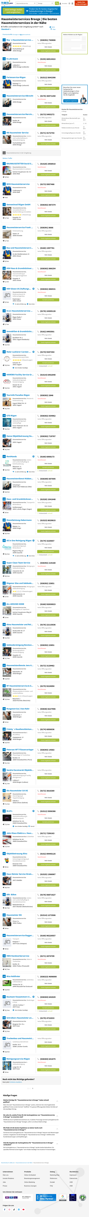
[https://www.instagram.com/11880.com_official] (9, 1209)
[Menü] (73, 3)
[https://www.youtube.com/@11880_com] (23, 1209)
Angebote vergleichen (70, 101)
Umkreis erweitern (16, 1082)
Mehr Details (48, 47)
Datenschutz (73, 1178)
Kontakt (52, 1182)
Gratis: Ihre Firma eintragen (81, 3)
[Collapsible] (57, 1101)
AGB (71, 1182)
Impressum (73, 1175)
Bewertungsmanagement (32, 1178)
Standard (5, 29)
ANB (71, 1186)
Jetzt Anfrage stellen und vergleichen (13, 10)
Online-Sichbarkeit (30, 1175)
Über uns (5, 1175)
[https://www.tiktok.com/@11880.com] (14, 1209)
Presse (5, 1186)
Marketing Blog (54, 1175)
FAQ (51, 1186)
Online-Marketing (29, 1182)
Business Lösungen (30, 1186)
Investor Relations (8, 1178)
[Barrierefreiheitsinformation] (70, 3)
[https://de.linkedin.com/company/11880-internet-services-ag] (19, 1209)
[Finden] (57, 3)
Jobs (4, 1182)
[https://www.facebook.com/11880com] (5, 1209)
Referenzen (53, 1178)
